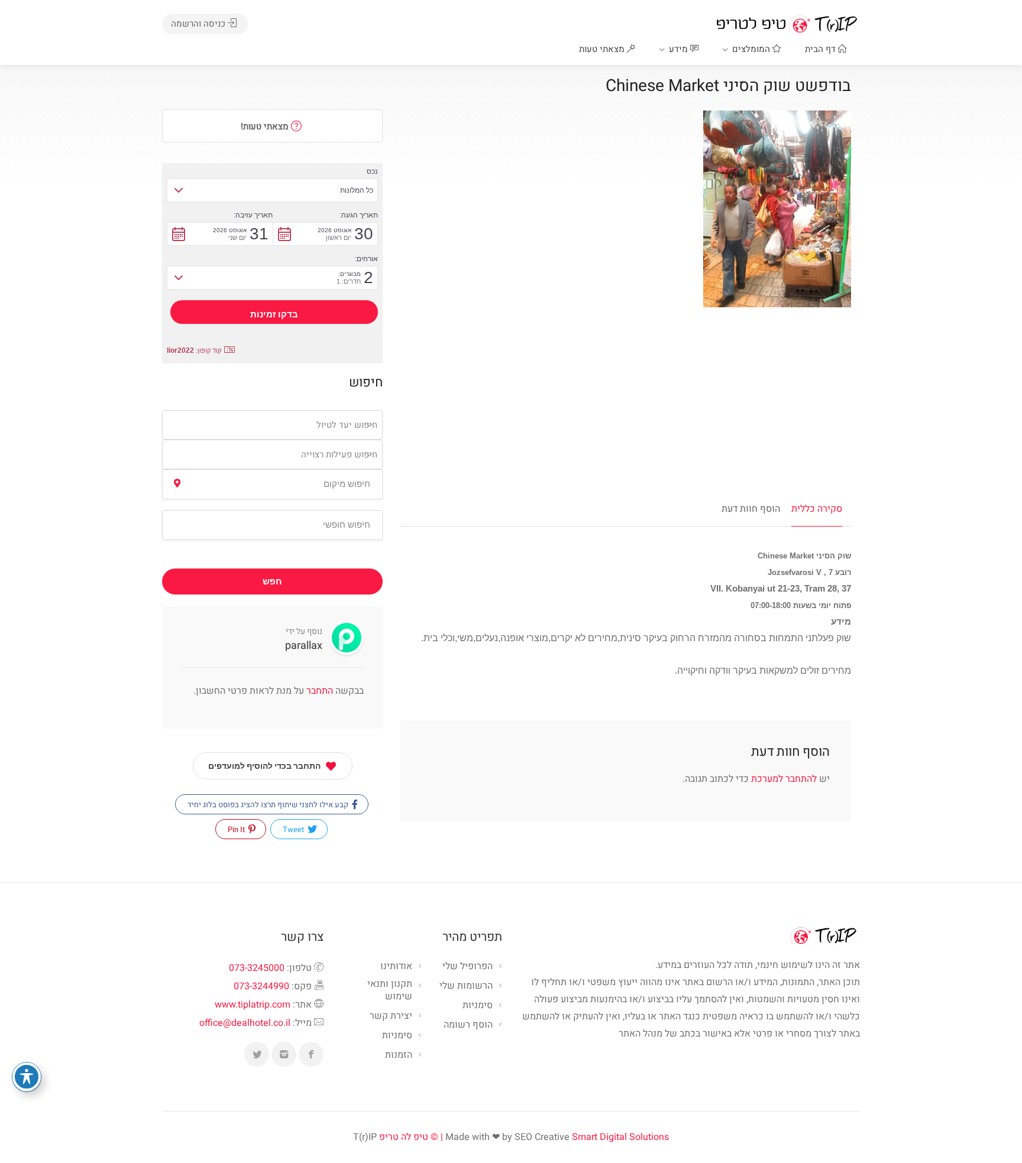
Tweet (294, 829)
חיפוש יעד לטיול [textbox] (346, 424)
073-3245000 (256, 968)
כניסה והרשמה (199, 23)
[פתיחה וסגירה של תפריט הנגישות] (26, 1077)
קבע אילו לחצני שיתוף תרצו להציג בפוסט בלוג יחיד (268, 804)
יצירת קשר (391, 1016)
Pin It (237, 829)
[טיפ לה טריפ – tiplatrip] (786, 24)
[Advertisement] (625, 402)
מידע (679, 49)
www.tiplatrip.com (252, 1005)
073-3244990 (261, 986)
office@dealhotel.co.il (244, 1023)
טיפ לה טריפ (403, 1137)
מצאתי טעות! (266, 126)
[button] (272, 190)
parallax (303, 646)
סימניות (397, 1035)
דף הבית (821, 49)
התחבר (318, 691)
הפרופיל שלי (467, 966)
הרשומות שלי (466, 986)
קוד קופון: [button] (194, 350)
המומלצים (752, 49)
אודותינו (396, 966)
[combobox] (272, 425)
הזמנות (398, 1055)
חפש (272, 581)
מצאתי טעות (603, 49)
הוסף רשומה (468, 1025)
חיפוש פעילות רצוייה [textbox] (339, 454)
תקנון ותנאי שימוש (389, 990)
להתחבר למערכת (784, 779)
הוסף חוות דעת (751, 509)
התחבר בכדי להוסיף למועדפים (264, 766)
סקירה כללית (816, 509)
